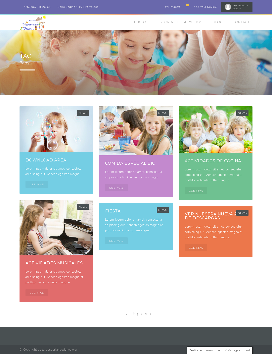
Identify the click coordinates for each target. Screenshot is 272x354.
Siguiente (143, 313)
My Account (241, 5)
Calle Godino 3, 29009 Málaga (78, 6)
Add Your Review (205, 6)
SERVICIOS (193, 22)
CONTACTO (242, 22)
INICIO (140, 22)
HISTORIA (164, 22)
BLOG (217, 22)
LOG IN (237, 9)
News (83, 112)
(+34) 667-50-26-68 (37, 6)
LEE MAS (36, 184)
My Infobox (172, 6)
